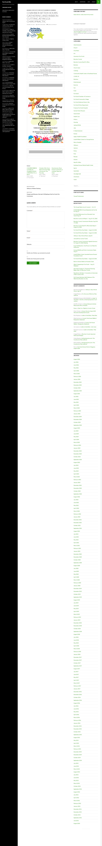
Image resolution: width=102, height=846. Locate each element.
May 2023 (76, 471)
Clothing (76, 70)
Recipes (75, 156)
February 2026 (77, 376)
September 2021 (78, 528)
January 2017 (77, 688)
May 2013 (76, 780)
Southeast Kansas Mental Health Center (83, 165)
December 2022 (78, 485)
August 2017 (77, 668)
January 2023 (77, 482)
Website (29, 244)
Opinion (76, 148)
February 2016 (77, 720)
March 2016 (77, 717)
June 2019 (76, 605)
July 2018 (76, 637)
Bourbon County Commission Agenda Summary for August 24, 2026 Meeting (85, 242)
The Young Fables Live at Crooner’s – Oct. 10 (85, 207)
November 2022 (78, 488)
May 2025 (76, 402)
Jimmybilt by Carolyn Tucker (81, 238)
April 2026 (76, 370)
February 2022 (77, 514)
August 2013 (77, 772)
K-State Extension (78, 130)
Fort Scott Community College (81, 99)
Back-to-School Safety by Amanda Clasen (84, 261)
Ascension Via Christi (79, 56)
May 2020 (76, 574)
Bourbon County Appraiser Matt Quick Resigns (8, 69)
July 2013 (76, 774)
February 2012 (77, 803)
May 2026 (76, 368)
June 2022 (76, 502)
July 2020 (76, 568)
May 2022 (76, 505)
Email (29, 237)
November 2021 (78, 522)
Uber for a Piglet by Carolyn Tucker (86, 308)
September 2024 (78, 425)
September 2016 (78, 700)
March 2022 (77, 511)
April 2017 (76, 680)
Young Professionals (79, 196)
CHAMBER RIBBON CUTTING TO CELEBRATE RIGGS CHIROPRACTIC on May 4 (32, 171)
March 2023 (77, 476)
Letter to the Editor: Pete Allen (89, 315)
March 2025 (77, 408)
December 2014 (78, 751)
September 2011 (78, 817)
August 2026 (77, 359)
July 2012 (76, 794)
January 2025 (77, 413)
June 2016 (76, 708)
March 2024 (77, 442)
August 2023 (77, 462)
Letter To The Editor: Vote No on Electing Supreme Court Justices (85, 300)
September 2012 (78, 789)
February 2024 (77, 445)
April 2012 (76, 797)
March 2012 (77, 800)
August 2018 (77, 634)
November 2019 (78, 591)
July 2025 (76, 396)
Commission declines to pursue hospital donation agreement (8, 130)
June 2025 (76, 399)
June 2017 (76, 674)
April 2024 (76, 439)
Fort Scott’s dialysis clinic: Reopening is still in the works (8, 125)
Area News (76, 50)
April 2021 (76, 542)
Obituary (76, 145)
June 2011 (76, 820)
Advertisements (77, 45)
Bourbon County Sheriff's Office (81, 62)
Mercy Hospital (77, 142)
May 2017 (76, 677)
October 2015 (77, 731)
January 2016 (77, 723)
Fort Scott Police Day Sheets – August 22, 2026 (85, 230)
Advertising (82, 1)
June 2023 (76, 468)
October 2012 (77, 786)
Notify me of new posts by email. (35, 258)
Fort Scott (35, 10)
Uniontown (76, 176)
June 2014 (76, 766)
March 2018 (77, 648)
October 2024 (77, 422)
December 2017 (78, 657)
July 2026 (76, 362)
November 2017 (78, 660)
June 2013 (76, 777)
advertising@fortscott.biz (80, 31)
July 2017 (76, 671)
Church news (77, 67)
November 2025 (78, 385)
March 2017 (77, 683)
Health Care (77, 116)
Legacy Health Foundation (80, 136)
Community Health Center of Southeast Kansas (85, 73)
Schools (75, 159)
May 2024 (76, 436)
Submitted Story (41, 24)
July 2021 (76, 534)
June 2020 (76, 571)
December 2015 (78, 726)
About (76, 1)
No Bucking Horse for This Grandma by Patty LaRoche (84, 339)
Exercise (76, 85)
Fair (75, 88)
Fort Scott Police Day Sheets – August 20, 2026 (85, 258)
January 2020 (77, 585)
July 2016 (76, 706)
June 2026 (76, 365)
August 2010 (77, 823)
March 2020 (77, 580)
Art (74, 53)
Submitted (76, 171)
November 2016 (78, 694)
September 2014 (78, 760)
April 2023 (76, 474)
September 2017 (78, 666)
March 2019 (77, 614)
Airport (75, 47)
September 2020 (78, 562)
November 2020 (78, 557)
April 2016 (76, 714)
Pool (75, 153)
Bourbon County (78, 59)
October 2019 (77, 594)
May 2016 (76, 711)
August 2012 (77, 792)
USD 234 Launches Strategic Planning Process (8, 87)
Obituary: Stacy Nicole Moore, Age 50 (83, 235)
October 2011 (77, 815)
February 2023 (77, 479)
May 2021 (76, 539)
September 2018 (78, 631)
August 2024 (77, 428)
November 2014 (78, 754)
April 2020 (76, 577)
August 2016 (77, 703)
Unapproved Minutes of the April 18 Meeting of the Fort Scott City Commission (43, 194)
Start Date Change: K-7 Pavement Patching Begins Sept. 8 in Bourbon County (84, 269)
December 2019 (78, 588)
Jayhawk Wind (77, 125)
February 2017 (77, 686)
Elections (76, 79)
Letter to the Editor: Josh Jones (88, 327)
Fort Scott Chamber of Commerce (47, 10)
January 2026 (77, 379)
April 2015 (76, 743)
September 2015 (78, 734)
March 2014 (77, 769)
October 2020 (77, 559)
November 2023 (78, 453)
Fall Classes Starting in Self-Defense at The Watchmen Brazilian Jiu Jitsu (84, 278)
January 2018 (77, 654)
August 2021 (77, 531)
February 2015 (77, 749)
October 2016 (77, 697)
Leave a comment (52, 24)
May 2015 (76, 740)
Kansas (75, 133)
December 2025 (78, 382)
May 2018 (76, 643)
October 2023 (77, 456)
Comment (30, 210)
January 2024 (77, 448)
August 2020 (77, 565)
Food (75, 90)
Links (88, 1)
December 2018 (78, 623)
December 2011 (78, 809)
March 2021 (77, 545)
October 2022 (77, 491)
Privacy (94, 1)
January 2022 (77, 517)
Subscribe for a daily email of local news (83, 14)
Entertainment (77, 82)
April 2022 (76, 508)
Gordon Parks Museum (79, 110)
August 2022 (77, 496)
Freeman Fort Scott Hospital (81, 108)
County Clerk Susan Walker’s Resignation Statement (84, 323)
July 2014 (76, 763)
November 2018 (78, 625)
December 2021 (78, 519)
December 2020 (78, 554)
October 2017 (77, 663)
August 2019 (77, 600)
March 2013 (77, 783)
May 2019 (76, 608)
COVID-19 (76, 76)
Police (75, 151)
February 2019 (77, 617)
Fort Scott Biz (6, 2)
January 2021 (77, 551)
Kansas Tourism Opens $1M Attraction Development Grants (85, 311)
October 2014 (77, 757)
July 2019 (76, 602)
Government (77, 113)
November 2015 (78, 729)
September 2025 (78, 390)
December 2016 (78, 691)
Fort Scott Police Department (81, 105)
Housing (76, 122)
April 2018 (76, 645)
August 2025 (77, 393)
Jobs (75, 128)
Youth (75, 179)
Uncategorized (77, 173)
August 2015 (77, 737)
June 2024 (76, 433)
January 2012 (77, 806)
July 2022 (76, 499)
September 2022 (78, 494)
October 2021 (77, 525)
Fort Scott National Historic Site (81, 102)
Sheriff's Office (77, 162)
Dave (75, 308)
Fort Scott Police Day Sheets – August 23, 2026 (85, 233)
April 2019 (76, 611)
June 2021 (76, 537)
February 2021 (77, 548)
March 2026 (77, 373)
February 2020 (77, 582)
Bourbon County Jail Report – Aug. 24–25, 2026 (85, 218)
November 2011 (78, 812)
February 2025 (77, 410)
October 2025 (77, 388)
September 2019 (78, 597)
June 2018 (76, 640)
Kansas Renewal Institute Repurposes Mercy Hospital (85, 304)
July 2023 (76, 465)
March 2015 (77, 746)
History (75, 119)
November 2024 (78, 419)
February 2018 (77, 651)
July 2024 (76, 431)
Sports (75, 168)
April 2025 (76, 405)
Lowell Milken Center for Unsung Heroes (84, 139)
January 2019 (77, 620)
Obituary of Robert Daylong (33, 187)
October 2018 (77, 628)
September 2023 (78, 459)
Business (29, 10)
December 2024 (78, 416)
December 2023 (78, 451)
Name (29, 231)
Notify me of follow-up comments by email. (38, 253)
